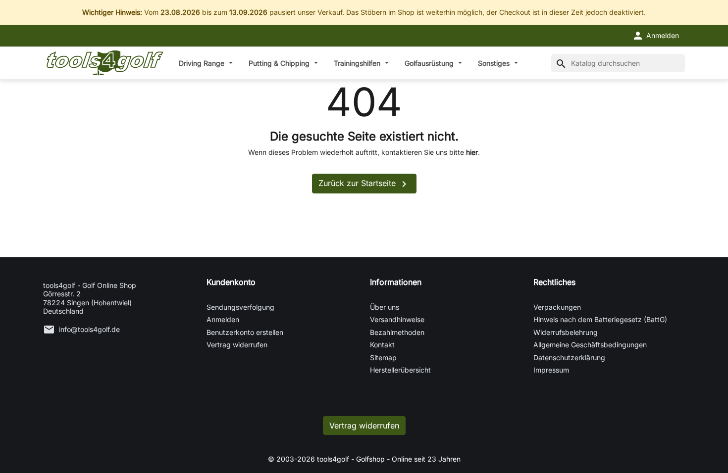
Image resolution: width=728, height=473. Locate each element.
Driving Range (202, 63)
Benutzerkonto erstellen (245, 332)
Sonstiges (495, 63)
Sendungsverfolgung (240, 307)
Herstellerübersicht (400, 370)
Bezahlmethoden (397, 332)
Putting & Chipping (280, 63)
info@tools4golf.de (89, 329)
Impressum (551, 370)
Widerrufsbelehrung (565, 332)
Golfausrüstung (430, 63)
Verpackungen (557, 307)
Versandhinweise (397, 319)
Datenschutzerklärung (569, 357)
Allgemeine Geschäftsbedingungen (590, 344)
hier (472, 152)
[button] (655, 36)
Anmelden (223, 319)
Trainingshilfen (358, 63)
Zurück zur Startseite (364, 184)
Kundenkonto (231, 282)
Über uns (384, 307)
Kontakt (382, 344)
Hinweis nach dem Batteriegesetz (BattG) (600, 319)
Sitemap (383, 357)
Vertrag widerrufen (237, 344)
